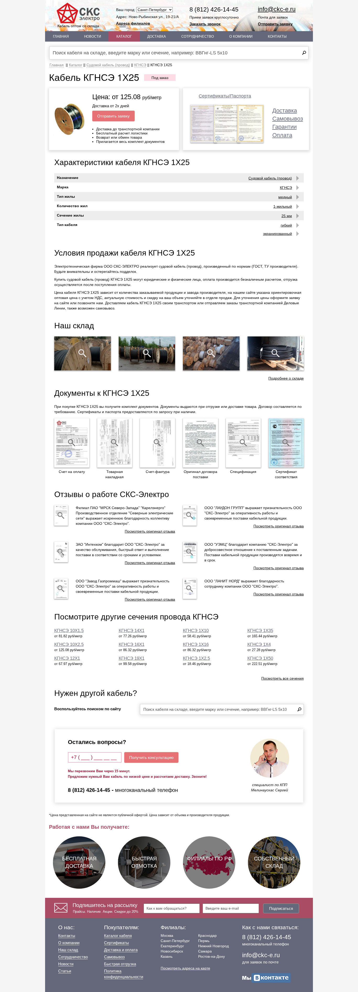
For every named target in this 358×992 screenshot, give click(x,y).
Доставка (156, 36)
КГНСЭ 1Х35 (260, 630)
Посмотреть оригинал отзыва (150, 531)
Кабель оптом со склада (78, 26)
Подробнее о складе (286, 378)
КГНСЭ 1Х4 (259, 644)
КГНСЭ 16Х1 (131, 644)
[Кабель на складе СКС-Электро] (147, 353)
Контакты (277, 36)
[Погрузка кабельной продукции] (275, 353)
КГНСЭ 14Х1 (131, 630)
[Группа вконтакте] (266, 977)
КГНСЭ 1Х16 (196, 644)
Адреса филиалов (133, 23)
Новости (92, 36)
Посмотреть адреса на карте (185, 968)
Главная (61, 36)
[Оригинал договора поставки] (200, 442)
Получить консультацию (151, 757)
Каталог (124, 36)
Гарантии (284, 126)
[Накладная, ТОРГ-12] (114, 442)
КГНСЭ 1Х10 (196, 630)
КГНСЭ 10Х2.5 (69, 644)
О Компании (240, 36)
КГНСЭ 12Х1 (67, 658)
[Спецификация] (243, 442)
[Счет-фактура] (157, 442)
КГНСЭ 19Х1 (131, 658)
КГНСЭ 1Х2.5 (196, 658)
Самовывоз (287, 118)
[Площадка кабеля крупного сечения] (211, 353)
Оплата (282, 135)
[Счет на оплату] (71, 442)
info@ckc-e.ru (277, 9)
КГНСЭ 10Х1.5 (69, 630)
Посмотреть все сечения (282, 678)
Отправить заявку (275, 24)
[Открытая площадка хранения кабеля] (82, 353)
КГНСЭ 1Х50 (260, 658)
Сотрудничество (197, 36)
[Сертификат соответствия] (286, 442)
